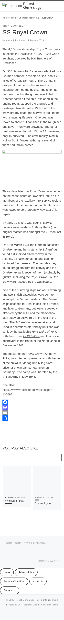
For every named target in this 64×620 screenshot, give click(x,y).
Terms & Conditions (14, 581)
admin (9, 40)
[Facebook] (32, 402)
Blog (13, 17)
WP (19, 605)
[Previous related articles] (49, 457)
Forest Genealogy (24, 600)
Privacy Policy (26, 572)
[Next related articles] (58, 457)
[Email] (32, 412)
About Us (38, 581)
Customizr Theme (49, 605)
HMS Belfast (31, 336)
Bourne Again (43, 503)
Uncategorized (26, 17)
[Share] (32, 418)
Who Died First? (14, 500)
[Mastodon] (32, 407)
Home (5, 17)
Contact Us (10, 590)
